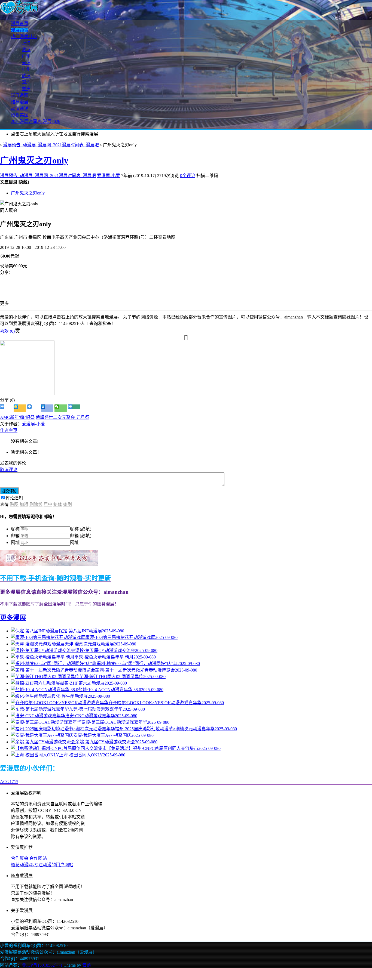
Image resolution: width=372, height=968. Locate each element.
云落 (86, 965)
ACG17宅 (9, 781)
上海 (26, 43)
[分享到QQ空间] (20, 408)
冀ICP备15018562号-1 (42, 965)
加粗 (24, 504)
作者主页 (8, 430)
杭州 (26, 69)
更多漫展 (13, 617)
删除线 (35, 504)
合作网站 (38, 858)
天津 (26, 62)
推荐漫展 (19, 102)
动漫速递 (19, 108)
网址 (15, 542)
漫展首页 (19, 23)
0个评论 (187, 175)
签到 (67, 504)
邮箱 (15, 535)
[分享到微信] (60, 408)
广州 (26, 56)
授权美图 (19, 115)
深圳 (26, 82)
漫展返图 (19, 95)
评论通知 (14, 498)
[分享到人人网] (47, 408)
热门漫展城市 (24, 36)
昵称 (15, 529)
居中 (48, 504)
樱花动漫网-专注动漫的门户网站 (42, 864)
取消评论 (8, 469)
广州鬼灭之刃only (34, 160)
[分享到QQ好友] (33, 408)
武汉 (26, 75)
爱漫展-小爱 (108, 175)
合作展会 (19, 858)
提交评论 (9, 491)
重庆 (26, 88)
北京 (26, 49)
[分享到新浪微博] (6, 408)
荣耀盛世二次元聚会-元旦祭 (62, 417)
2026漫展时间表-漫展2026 (35, 121)
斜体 (57, 504)
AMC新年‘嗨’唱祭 (17, 417)
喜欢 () (7, 331)
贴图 (14, 504)
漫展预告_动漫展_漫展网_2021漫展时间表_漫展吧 (51, 145)
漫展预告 (19, 30)
